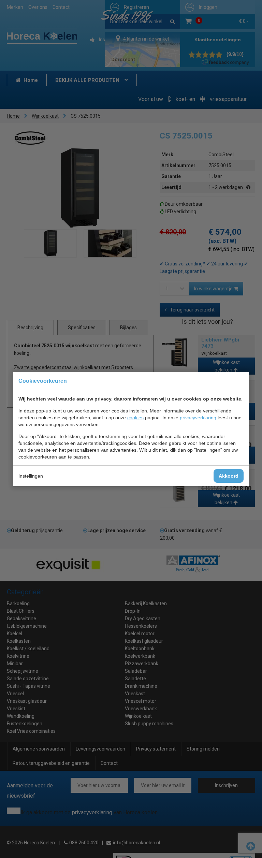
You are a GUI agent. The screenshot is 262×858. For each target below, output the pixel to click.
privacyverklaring (198, 417)
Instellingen (30, 476)
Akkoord (228, 476)
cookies (135, 417)
